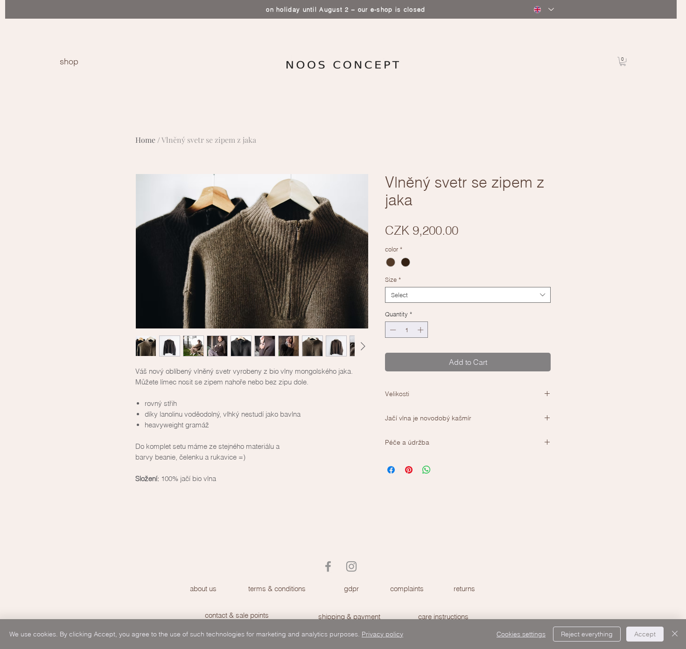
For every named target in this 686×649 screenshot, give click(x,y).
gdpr (351, 588)
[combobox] (468, 295)
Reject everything (587, 634)
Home (145, 140)
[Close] (674, 634)
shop (69, 61)
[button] (622, 61)
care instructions (443, 616)
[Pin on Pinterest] (408, 469)
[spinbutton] (407, 330)
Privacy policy (382, 634)
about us (203, 588)
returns (464, 588)
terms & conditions (277, 588)
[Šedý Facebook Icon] (328, 566)
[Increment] (421, 330)
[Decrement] (392, 330)
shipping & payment (349, 616)
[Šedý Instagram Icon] (351, 566)
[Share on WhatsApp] (426, 469)
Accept (645, 634)
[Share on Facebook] (391, 469)
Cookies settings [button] (521, 634)
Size (393, 279)
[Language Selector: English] (543, 9)
